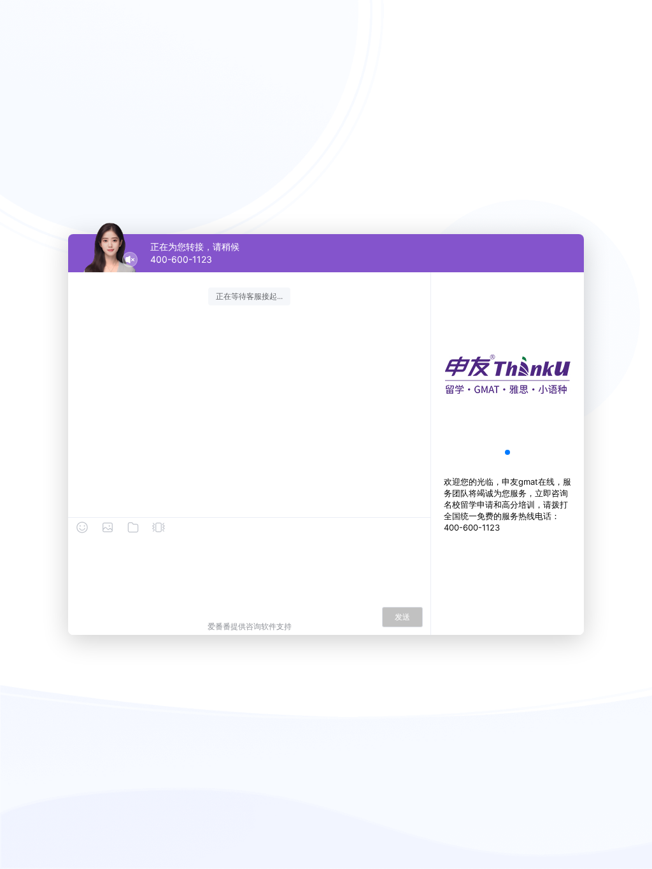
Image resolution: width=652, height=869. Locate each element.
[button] (507, 452)
